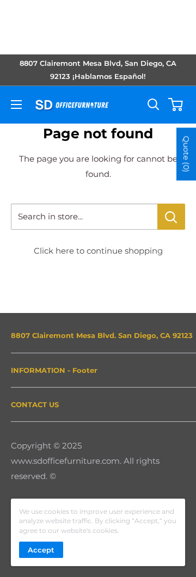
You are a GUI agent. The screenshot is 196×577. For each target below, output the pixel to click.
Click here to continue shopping (98, 250)
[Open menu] (16, 104)
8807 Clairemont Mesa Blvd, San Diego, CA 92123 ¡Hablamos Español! (98, 70)
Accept (41, 549)
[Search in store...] (171, 217)
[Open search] (154, 105)
